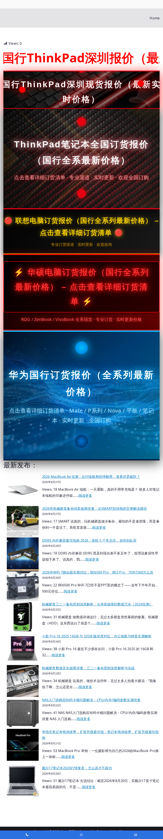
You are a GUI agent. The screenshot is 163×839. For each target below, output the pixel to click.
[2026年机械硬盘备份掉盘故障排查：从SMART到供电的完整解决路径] (23, 521)
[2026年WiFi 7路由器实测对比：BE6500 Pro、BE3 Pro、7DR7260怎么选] (23, 585)
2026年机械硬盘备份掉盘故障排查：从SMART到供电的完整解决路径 (94, 508)
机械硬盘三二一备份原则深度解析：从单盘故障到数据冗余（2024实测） (97, 604)
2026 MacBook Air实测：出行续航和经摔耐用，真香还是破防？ (91, 476)
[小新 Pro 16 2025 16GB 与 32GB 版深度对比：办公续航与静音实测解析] (23, 649)
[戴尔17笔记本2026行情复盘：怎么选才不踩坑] (23, 781)
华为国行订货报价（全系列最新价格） (81, 383)
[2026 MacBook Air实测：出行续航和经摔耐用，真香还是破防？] (23, 490)
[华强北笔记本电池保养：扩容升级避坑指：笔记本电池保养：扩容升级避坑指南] (23, 745)
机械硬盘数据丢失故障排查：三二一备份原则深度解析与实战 (88, 668)
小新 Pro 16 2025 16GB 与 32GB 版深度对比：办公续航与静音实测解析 (97, 636)
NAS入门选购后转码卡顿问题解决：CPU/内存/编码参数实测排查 (91, 700)
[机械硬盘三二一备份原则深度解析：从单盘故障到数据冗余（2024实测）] (23, 617)
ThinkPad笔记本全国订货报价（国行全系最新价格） (81, 152)
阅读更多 (85, 495)
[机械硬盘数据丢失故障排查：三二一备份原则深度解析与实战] (23, 681)
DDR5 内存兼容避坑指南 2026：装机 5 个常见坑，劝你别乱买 (89, 540)
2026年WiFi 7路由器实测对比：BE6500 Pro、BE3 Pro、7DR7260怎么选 (97, 572)
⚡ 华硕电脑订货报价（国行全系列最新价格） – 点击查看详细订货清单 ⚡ (81, 287)
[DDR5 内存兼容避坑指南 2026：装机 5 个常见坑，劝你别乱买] (23, 553)
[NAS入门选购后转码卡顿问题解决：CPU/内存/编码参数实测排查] (23, 713)
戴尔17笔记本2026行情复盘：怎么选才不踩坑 (77, 768)
